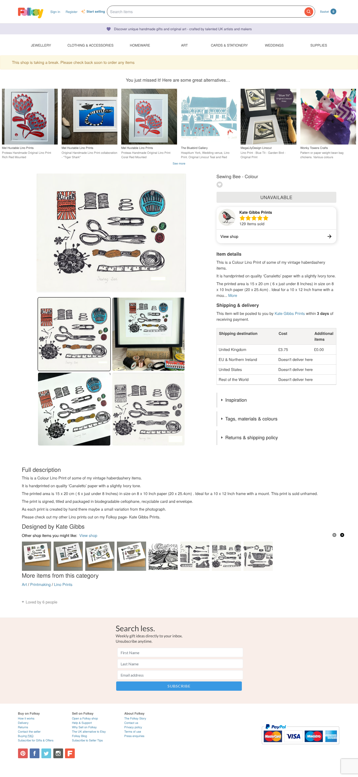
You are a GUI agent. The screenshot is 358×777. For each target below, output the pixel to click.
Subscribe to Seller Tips (87, 740)
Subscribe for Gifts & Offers (36, 740)
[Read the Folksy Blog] (70, 753)
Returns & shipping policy (251, 437)
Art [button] (184, 45)
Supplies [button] (319, 45)
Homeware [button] (140, 45)
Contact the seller (29, 731)
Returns (23, 727)
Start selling (95, 12)
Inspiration (236, 400)
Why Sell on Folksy (84, 727)
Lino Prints (63, 584)
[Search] (308, 11)
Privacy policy (133, 727)
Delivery (23, 723)
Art (24, 584)
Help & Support (82, 723)
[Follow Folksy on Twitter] (46, 753)
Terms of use (132, 731)
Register (71, 11)
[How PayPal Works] (300, 746)
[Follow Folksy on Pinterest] (23, 753)
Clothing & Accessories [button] (90, 45)
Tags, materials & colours (251, 418)
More (232, 295)
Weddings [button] (274, 45)
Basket (327, 11)
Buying (26, 736)
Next (342, 535)
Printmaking (40, 584)
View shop (88, 535)
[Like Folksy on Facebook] (34, 753)
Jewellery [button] (41, 45)
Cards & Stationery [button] (229, 45)
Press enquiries (134, 736)
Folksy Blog (79, 736)
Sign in (55, 11)
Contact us (131, 723)
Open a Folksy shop (85, 718)
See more (179, 163)
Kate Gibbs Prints (255, 212)
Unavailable (276, 197)
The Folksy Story (135, 718)
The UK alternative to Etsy (89, 731)
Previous (334, 535)
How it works (26, 718)
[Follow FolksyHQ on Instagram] (58, 753)
